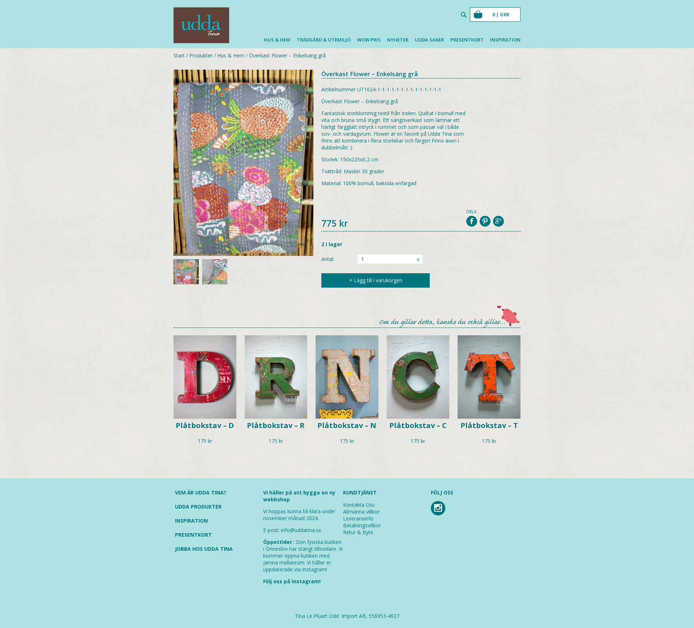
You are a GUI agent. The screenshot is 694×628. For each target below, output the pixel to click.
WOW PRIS (369, 39)
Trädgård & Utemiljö (324, 39)
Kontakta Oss (359, 504)
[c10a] (214, 272)
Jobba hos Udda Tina (204, 548)
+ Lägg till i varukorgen (375, 280)
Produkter (201, 55)
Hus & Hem (277, 39)
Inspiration (505, 39)
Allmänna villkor (361, 511)
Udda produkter (198, 506)
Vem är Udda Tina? (200, 492)
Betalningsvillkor (362, 525)
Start (179, 55)
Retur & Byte (358, 532)
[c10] (243, 163)
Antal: (327, 259)
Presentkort (467, 39)
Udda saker (429, 39)
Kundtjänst (360, 492)
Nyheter (397, 39)
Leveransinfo (358, 518)
